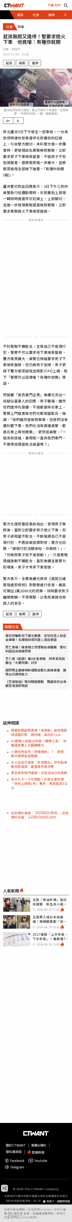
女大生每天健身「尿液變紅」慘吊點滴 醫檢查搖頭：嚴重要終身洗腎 (40, 764)
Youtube (40, 1160)
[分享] (4, 1188)
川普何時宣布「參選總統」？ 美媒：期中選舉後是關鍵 (39, 753)
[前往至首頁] (14, 5)
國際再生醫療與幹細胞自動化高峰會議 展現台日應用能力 (35, 672)
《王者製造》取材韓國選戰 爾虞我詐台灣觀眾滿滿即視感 (35, 683)
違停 (35, 63)
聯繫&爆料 (38, 1145)
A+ (8, 120)
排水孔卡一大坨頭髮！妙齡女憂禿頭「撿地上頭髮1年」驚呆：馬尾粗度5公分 (39, 783)
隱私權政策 (16, 1213)
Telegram (17, 1167)
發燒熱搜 (37, 1152)
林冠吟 (16, 49)
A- (18, 120)
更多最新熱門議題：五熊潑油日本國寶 (39, 772)
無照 (22, 63)
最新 (20, 15)
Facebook (17, 1160)
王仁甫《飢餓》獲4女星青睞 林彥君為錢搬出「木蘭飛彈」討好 (35, 660)
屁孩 (9, 63)
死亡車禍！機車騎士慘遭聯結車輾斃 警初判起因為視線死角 (35, 649)
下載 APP (54, 5)
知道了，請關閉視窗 (58, 1201)
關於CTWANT (16, 1145)
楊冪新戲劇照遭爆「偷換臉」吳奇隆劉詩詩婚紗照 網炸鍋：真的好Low (39, 732)
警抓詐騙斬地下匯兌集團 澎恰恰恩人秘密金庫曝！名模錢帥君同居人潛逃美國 (35, 637)
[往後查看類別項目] (63, 14)
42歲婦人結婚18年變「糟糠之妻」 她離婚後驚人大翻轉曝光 (39, 742)
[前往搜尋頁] (66, 5)
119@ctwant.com (42, 816)
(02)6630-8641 (47, 812)
